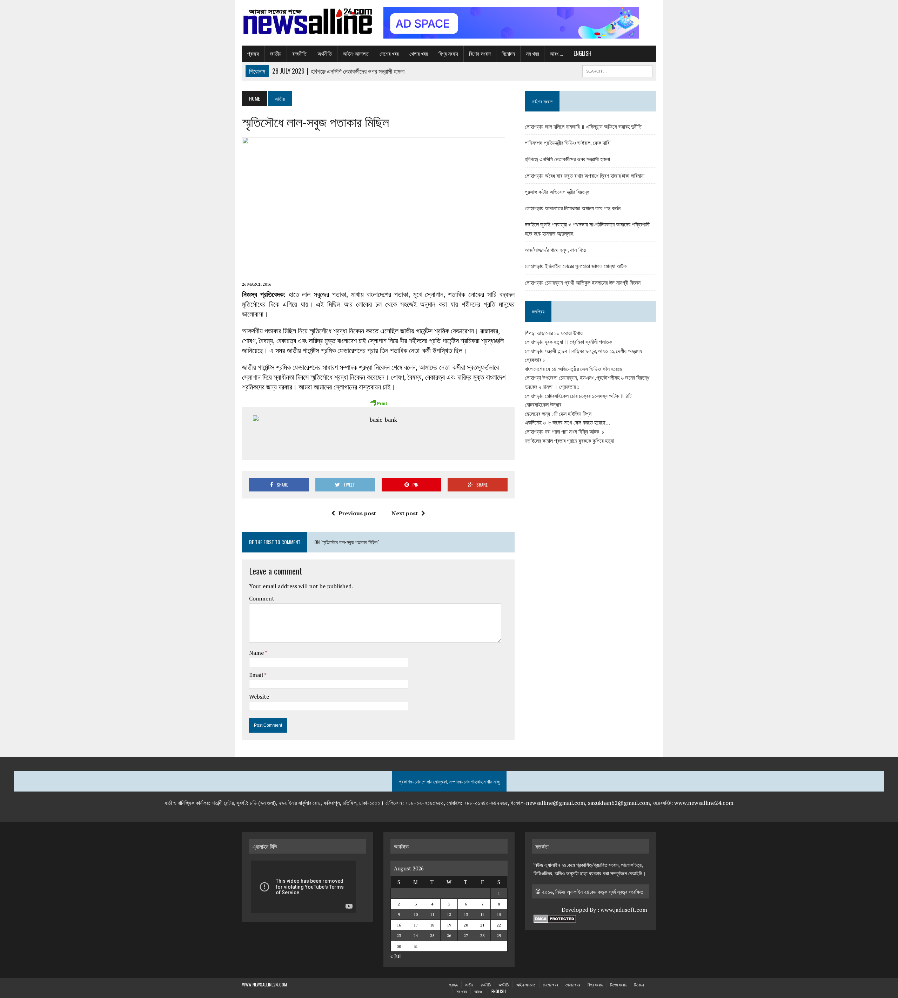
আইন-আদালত (356, 53)
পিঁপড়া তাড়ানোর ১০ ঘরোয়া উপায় (554, 333)
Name (257, 653)
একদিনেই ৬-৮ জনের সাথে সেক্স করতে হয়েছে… (567, 422)
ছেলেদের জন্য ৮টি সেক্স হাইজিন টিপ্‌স (558, 413)
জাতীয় (275, 53)
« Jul (395, 955)
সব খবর (532, 53)
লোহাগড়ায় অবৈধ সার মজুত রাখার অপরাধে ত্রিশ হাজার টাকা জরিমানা (584, 175)
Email (256, 675)
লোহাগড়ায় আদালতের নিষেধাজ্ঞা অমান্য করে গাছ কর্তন (573, 208)
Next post (404, 513)
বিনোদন (508, 53)
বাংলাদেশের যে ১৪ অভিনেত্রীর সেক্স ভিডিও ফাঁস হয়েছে (573, 369)
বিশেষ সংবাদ (480, 53)
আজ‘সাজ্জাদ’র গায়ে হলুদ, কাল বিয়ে (555, 249)
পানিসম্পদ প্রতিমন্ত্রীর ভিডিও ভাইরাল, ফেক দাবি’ (567, 142)
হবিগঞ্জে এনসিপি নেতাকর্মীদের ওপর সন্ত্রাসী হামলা (567, 159)
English (582, 53)
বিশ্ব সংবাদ (448, 53)
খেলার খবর (418, 53)
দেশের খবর (389, 53)
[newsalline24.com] (307, 21)
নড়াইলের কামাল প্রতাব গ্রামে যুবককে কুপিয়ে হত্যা (569, 440)
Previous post (357, 513)
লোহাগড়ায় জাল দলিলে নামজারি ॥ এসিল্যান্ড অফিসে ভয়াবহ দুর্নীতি (583, 126)
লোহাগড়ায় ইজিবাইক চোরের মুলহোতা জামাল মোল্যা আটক (575, 266)
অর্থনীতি (324, 53)
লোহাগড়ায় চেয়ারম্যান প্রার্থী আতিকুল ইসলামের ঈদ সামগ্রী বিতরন (583, 282)
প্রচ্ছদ (253, 53)
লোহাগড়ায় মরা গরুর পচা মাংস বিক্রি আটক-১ (564, 431)
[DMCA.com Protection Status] (555, 918)
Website (259, 696)
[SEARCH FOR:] (617, 70)
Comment (261, 598)
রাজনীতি (299, 53)
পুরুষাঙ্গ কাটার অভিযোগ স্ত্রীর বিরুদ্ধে (557, 191)
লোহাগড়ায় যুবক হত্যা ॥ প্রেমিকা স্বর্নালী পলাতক (568, 342)
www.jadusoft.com (624, 910)
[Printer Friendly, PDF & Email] (378, 403)
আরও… (556, 53)
